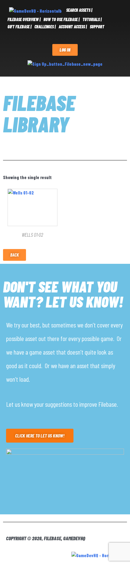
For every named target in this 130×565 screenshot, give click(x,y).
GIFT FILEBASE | (19, 26)
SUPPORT (97, 26)
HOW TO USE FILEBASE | (62, 19)
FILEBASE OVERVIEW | (24, 19)
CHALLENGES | (45, 26)
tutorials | (92, 19)
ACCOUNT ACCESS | (73, 26)
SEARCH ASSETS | (79, 10)
